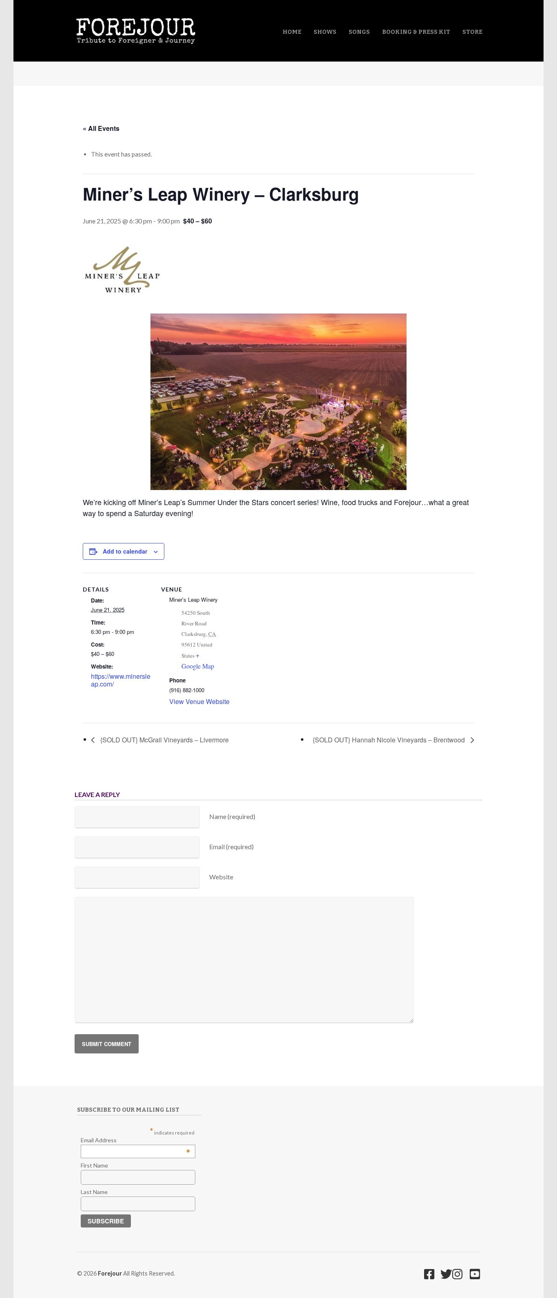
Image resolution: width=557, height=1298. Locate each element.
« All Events (101, 128)
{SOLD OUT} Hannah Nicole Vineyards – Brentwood (389, 739)
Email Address (135, 1140)
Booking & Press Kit (416, 32)
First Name (94, 1165)
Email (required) (231, 846)
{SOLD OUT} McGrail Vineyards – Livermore (164, 739)
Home (292, 32)
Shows (325, 32)
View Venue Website (199, 701)
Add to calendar (125, 551)
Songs (359, 32)
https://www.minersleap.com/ (120, 680)
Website (221, 877)
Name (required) (232, 816)
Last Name (94, 1191)
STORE (472, 32)
